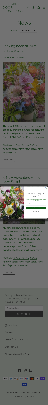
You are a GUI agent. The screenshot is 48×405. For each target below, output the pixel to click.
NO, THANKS (36, 211)
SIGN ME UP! (36, 208)
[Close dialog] (46, 188)
